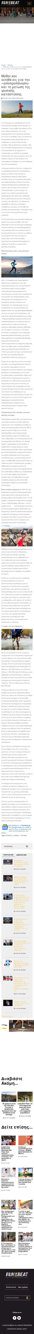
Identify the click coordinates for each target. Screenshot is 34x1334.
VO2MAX (16, 835)
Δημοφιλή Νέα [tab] (21, 855)
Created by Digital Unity (17, 1329)
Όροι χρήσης (23, 1287)
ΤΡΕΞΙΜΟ (23, 835)
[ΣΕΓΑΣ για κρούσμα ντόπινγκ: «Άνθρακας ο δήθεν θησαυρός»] (8, 963)
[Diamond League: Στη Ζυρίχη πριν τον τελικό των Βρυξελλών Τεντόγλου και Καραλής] (8, 942)
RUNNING (8, 835)
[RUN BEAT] (10, 3)
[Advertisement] (17, 46)
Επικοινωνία (11, 1287)
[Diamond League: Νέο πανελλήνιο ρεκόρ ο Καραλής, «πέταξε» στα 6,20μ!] (8, 878)
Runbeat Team (7, 98)
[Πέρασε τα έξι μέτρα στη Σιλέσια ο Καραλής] (8, 1003)
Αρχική (3, 65)
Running (10, 65)
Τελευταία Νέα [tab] (8, 855)
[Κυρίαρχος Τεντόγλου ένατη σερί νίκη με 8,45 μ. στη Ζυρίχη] (8, 862)
